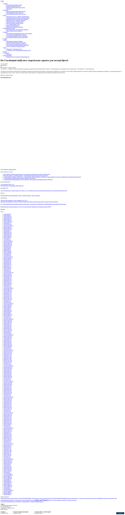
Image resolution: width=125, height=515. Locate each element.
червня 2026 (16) (7, 216)
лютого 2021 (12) (7, 299)
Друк (2, 65)
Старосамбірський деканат (7, 500)
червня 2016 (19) (7, 372)
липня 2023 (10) (7, 262)
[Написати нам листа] (13, 501)
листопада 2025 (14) (8, 225)
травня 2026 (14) (7, 218)
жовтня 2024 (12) (7, 242)
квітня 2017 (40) (7, 359)
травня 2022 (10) (7, 280)
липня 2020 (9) (7, 308)
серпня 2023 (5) (7, 260)
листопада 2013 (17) (8, 412)
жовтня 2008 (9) (7, 491)
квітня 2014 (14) (7, 406)
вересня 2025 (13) (7, 228)
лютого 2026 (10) (7, 222)
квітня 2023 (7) (7, 266)
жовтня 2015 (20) (7, 382)
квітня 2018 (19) (7, 344)
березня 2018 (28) (7, 345)
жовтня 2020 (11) (7, 305)
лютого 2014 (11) (7, 408)
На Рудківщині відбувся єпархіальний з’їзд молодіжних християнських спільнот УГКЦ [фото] (26, 174)
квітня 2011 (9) (7, 453)
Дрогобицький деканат (48, 498)
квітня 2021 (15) (7, 297)
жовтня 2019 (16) (7, 320)
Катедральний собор (60, 498)
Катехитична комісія (70, 498)
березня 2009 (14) (7, 485)
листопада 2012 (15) (8, 428)
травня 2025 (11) (7, 233)
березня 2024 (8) (7, 251)
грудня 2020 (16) (7, 302)
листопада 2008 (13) (8, 490)
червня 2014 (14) (7, 403)
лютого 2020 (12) (7, 315)
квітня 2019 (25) (7, 328)
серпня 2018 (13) (7, 338)
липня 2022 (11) (7, 277)
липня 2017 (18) (7, 355)
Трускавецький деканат (19, 500)
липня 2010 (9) (7, 464)
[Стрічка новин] (5, 501)
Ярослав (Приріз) (42, 500)
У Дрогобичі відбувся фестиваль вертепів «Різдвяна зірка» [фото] (19, 178)
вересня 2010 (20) (7, 462)
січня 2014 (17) (7, 410)
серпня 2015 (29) (7, 385)
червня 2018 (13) (7, 341)
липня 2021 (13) (7, 293)
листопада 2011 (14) (8, 443)
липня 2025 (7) (7, 231)
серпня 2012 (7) (7, 432)
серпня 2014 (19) (7, 401)
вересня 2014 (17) (7, 399)
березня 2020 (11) (7, 314)
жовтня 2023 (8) (7, 258)
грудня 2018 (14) (7, 333)
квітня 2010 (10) (7, 468)
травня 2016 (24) (7, 373)
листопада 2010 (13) (8, 459)
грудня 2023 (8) (7, 255)
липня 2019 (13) (7, 324)
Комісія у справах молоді (10, 169)
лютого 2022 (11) (7, 284)
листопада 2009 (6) (8, 475)
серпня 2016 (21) (7, 369)
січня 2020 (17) (7, 316)
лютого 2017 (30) (7, 362)
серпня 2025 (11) (7, 229)
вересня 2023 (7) (7, 259)
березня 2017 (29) (7, 360)
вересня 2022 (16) (7, 275)
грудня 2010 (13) (7, 458)
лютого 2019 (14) (7, 331)
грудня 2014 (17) (7, 395)
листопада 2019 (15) (8, 319)
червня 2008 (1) (7, 494)
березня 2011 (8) (7, 454)
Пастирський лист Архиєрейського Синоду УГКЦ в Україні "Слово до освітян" (20, 195)
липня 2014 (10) (7, 402)
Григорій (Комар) (27, 498)
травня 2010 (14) (7, 467)
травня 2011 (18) (7, 451)
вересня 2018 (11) (7, 337)
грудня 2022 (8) (7, 271)
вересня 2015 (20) (7, 384)
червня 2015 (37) (7, 388)
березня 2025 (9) (7, 236)
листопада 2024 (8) (8, 241)
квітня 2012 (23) (7, 437)
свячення (58, 500)
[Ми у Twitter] (30, 501)
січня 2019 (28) (7, 332)
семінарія (63, 500)
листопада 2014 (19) (8, 397)
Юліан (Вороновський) (30, 500)
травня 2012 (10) (7, 436)
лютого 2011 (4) (7, 455)
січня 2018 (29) (7, 347)
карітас (51, 500)
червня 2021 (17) (7, 294)
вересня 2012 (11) (7, 430)
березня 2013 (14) (7, 423)
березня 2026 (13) (7, 220)
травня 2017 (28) (7, 358)
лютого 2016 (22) (7, 377)
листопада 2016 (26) (8, 366)
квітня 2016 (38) (7, 375)
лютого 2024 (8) (7, 253)
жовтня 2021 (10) (7, 289)
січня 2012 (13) (7, 441)
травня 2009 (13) (7, 482)
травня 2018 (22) (7, 342)
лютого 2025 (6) (7, 237)
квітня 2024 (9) (7, 250)
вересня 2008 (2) (7, 493)
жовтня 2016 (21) (7, 367)
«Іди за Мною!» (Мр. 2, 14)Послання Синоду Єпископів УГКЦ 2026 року (12, 185)
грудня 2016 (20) (7, 364)
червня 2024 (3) (7, 247)
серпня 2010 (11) (7, 463)
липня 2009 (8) (7, 480)
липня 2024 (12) (7, 246)
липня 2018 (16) (7, 340)
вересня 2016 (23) (7, 368)
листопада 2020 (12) (8, 303)
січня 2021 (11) (7, 301)
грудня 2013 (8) (7, 411)
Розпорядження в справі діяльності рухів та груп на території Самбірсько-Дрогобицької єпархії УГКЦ (26, 206)
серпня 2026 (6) (7, 214)
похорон (54, 500)
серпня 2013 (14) (7, 416)
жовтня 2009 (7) (7, 476)
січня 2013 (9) (6, 425)
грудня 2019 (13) (7, 318)
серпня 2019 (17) (7, 323)
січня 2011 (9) (6, 456)
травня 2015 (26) (7, 389)
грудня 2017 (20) (7, 349)
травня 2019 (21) (7, 327)
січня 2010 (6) (6, 472)
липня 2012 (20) (7, 433)
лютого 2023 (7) (7, 268)
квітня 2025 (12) (7, 235)
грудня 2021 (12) (7, 286)
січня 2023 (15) (7, 270)
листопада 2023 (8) (8, 257)
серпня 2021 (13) (7, 292)
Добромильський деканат (37, 498)
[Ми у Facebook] (22, 501)
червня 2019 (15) (7, 325)
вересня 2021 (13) (7, 290)
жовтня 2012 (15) (7, 429)
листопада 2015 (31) (8, 381)
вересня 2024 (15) (7, 244)
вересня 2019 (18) (7, 321)
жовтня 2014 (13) (7, 398)
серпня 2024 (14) (7, 245)
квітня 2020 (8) (7, 312)
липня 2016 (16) (7, 371)
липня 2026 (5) (7, 215)
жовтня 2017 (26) (7, 351)
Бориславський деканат (17, 498)
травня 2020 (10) (7, 311)
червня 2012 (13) (7, 434)
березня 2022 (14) (7, 283)
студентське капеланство (71, 500)
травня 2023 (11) (7, 264)
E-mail (4, 65)
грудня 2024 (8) (7, 240)
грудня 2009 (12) (7, 473)
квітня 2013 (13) (7, 421)
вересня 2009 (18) (7, 477)
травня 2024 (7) (7, 249)
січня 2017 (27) (7, 363)
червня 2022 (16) (7, 279)
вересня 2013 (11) (7, 415)
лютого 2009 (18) (7, 486)
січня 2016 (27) (7, 379)
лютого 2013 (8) (7, 424)
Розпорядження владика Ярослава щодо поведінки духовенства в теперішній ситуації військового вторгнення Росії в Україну (35, 204)
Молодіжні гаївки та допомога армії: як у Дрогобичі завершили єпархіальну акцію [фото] (25, 175)
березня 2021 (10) (7, 298)
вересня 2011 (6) (7, 446)
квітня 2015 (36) (7, 390)
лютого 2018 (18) (7, 346)
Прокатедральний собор (91, 498)
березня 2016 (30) (7, 376)
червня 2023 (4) (7, 263)
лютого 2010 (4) (7, 471)
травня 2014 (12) (7, 404)
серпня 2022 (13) (7, 276)
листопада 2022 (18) (8, 272)
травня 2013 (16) (7, 420)
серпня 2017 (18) (7, 354)
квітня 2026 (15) (7, 219)
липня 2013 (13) (7, 417)
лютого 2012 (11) (7, 440)
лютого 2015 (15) (7, 393)
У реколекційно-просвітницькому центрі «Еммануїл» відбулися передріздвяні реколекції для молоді (28, 179)
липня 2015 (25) (7, 386)
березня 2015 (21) (7, 392)
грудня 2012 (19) (7, 427)
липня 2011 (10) (7, 449)
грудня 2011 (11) (7, 442)
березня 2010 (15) (7, 469)
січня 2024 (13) (7, 254)
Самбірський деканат (102, 498)
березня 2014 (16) (7, 407)
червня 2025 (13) (7, 232)
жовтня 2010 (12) (7, 460)
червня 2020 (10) (7, 310)
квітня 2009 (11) (7, 484)
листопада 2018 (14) (8, 334)
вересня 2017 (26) (7, 353)
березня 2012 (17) (7, 438)
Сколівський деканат (112, 498)
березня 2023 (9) (7, 267)
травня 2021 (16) (7, 295)
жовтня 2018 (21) (7, 336)
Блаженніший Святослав (6, 498)
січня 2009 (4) (6, 488)
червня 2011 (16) (7, 450)
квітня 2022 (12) (7, 281)
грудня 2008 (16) (7, 489)
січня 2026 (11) (7, 223)
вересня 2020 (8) (7, 306)
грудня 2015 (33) (7, 380)
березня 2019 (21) (7, 329)
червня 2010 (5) (7, 465)
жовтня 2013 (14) (7, 414)
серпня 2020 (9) (7, 307)
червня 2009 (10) (7, 481)
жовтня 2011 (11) (7, 445)
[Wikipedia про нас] (39, 501)
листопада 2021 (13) (8, 288)
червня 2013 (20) (7, 419)
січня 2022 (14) (7, 285)
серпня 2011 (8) (7, 447)
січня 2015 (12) (7, 394)
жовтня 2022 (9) (7, 273)
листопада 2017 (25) (8, 350)
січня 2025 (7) (6, 238)
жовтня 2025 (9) (7, 227)
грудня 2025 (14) (7, 224)
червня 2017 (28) (7, 356)
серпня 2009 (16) (7, 478)
